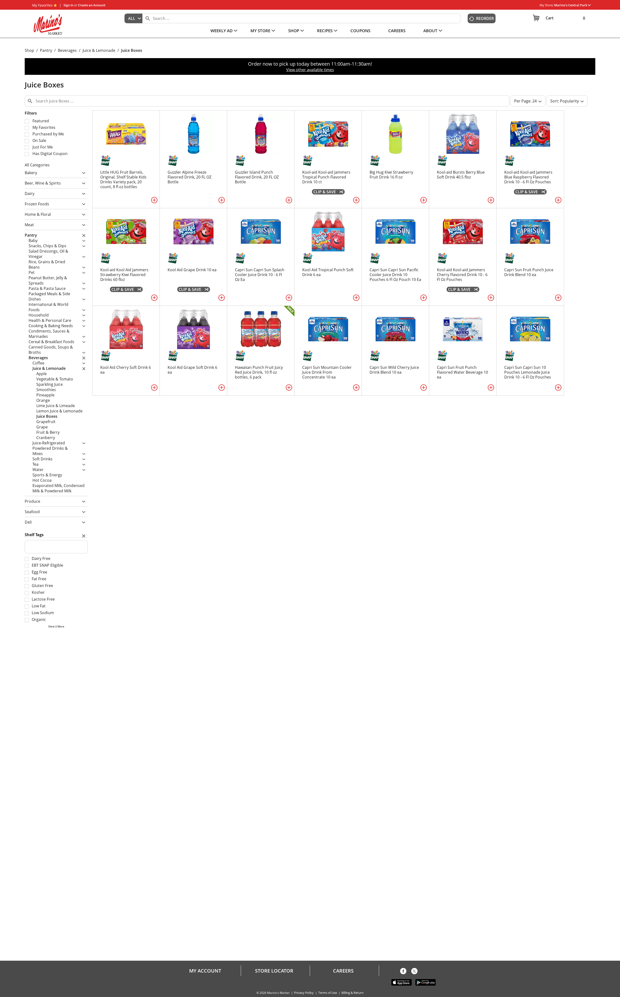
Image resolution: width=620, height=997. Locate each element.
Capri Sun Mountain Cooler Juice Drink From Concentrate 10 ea (327, 372)
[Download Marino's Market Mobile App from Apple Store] (401, 982)
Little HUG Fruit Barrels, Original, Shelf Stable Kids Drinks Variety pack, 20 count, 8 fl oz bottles (123, 179)
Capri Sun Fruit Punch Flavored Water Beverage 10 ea (462, 372)
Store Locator (274, 971)
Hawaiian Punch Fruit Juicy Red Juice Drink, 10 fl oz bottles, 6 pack (259, 372)
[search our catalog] (147, 18)
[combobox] (133, 18)
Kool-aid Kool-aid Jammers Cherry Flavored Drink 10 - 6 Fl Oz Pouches (462, 274)
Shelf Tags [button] (34, 534)
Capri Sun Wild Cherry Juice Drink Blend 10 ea (394, 370)
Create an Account (91, 5)
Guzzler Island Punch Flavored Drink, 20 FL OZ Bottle (257, 177)
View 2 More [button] (56, 626)
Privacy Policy (304, 993)
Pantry (46, 50)
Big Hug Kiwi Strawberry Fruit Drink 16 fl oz (391, 175)
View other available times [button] (310, 69)
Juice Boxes (131, 50)
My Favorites (42, 5)
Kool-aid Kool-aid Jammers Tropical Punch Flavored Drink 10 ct (326, 177)
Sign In (68, 5)
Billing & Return (352, 993)
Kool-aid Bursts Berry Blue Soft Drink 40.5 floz (461, 175)
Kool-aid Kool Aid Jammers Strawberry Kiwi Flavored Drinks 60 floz (124, 274)
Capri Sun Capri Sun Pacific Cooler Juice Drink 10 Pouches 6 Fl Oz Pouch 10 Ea (395, 274)
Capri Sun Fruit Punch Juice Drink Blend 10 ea (528, 272)
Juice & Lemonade (99, 50)
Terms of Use (327, 993)
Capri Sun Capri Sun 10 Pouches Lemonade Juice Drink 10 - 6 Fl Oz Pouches (527, 372)
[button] (572, 5)
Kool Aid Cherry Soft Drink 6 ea (125, 370)
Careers (343, 971)
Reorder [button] (485, 18)
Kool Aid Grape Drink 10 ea (192, 269)
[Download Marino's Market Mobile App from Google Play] (425, 982)
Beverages (67, 50)
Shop (29, 50)
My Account (205, 971)
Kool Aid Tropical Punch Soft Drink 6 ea (328, 272)
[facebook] (403, 972)
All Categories (37, 165)
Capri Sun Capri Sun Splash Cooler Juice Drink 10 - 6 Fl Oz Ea (259, 274)
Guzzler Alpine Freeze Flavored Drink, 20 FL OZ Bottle (189, 177)
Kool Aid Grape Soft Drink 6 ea (192, 370)
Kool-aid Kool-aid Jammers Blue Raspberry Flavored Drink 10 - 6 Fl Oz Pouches (528, 177)
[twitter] (414, 972)
